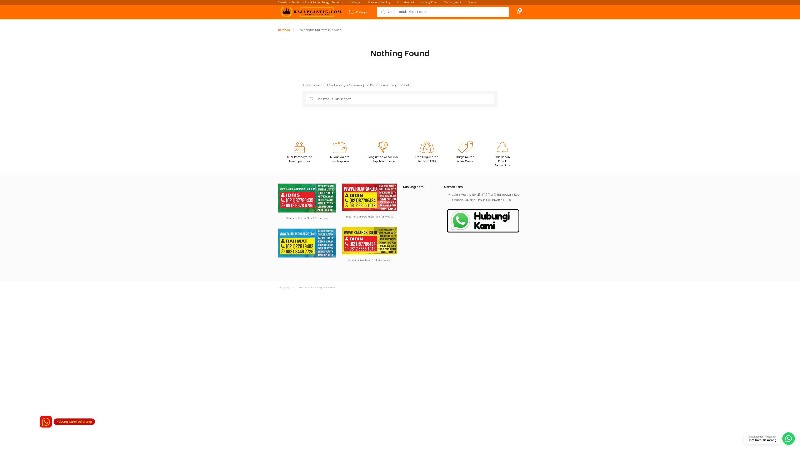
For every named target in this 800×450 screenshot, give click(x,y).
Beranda (284, 30)
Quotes (472, 2)
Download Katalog (379, 2)
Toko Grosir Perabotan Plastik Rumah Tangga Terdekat (310, 2)
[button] (46, 422)
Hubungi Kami (429, 2)
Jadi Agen (355, 2)
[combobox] (443, 12)
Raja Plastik (305, 287)
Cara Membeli (405, 2)
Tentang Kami (452, 2)
